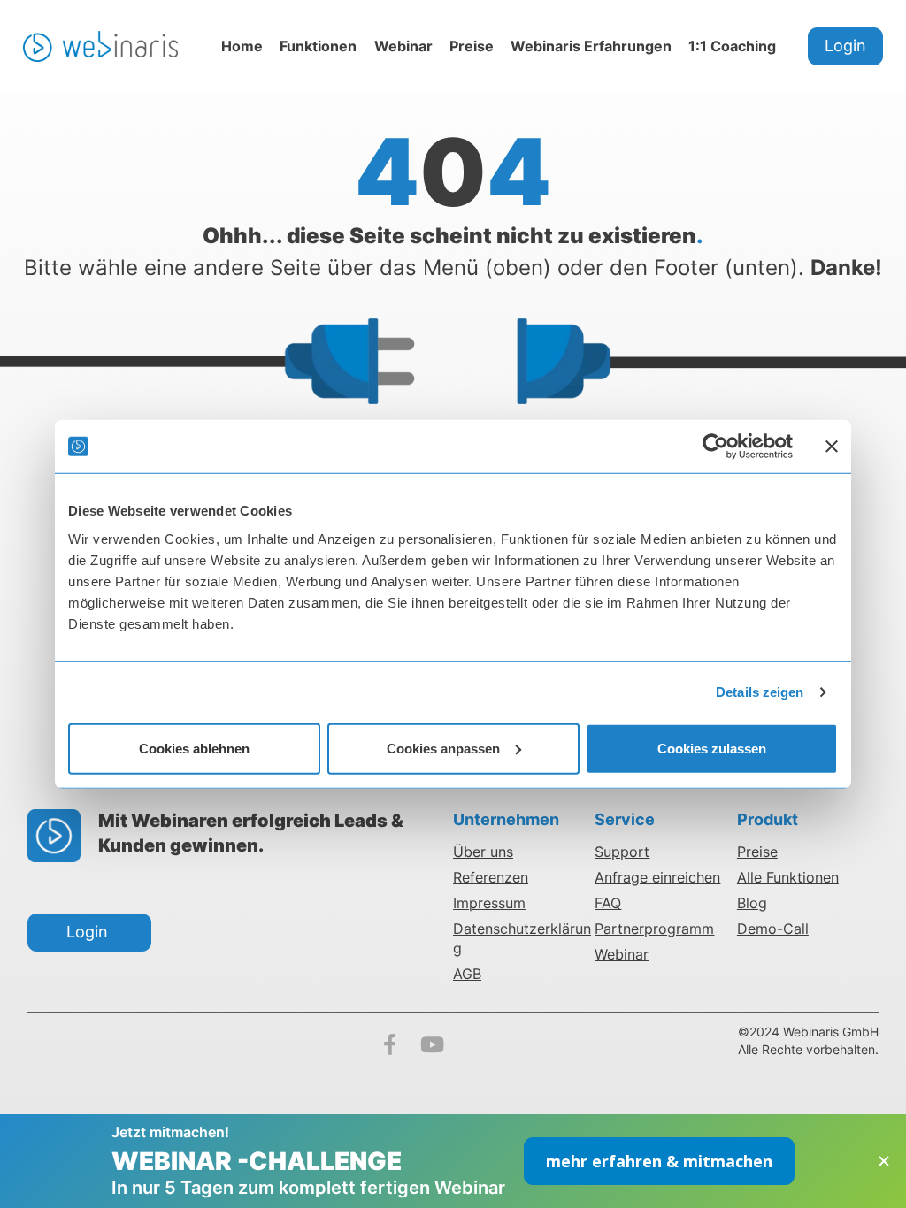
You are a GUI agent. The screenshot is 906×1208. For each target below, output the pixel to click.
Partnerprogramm (654, 928)
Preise (471, 46)
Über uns (483, 851)
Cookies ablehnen (194, 747)
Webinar (403, 46)
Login (845, 45)
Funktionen (318, 46)
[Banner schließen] (831, 446)
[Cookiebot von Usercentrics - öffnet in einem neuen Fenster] (715, 446)
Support (622, 851)
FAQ (608, 903)
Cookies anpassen (443, 747)
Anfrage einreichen (657, 877)
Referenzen (490, 877)
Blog (752, 903)
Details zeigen (759, 692)
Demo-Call (773, 928)
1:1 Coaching (732, 46)
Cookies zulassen (711, 747)
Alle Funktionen (788, 877)
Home (242, 46)
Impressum (489, 903)
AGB (467, 973)
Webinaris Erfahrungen (591, 46)
